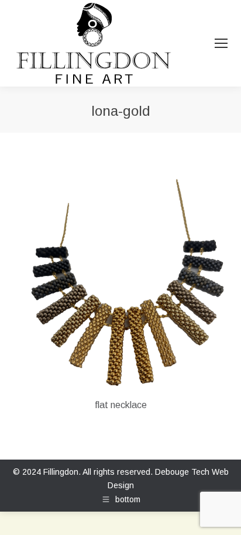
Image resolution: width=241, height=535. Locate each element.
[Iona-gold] (120, 282)
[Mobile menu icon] (221, 43)
